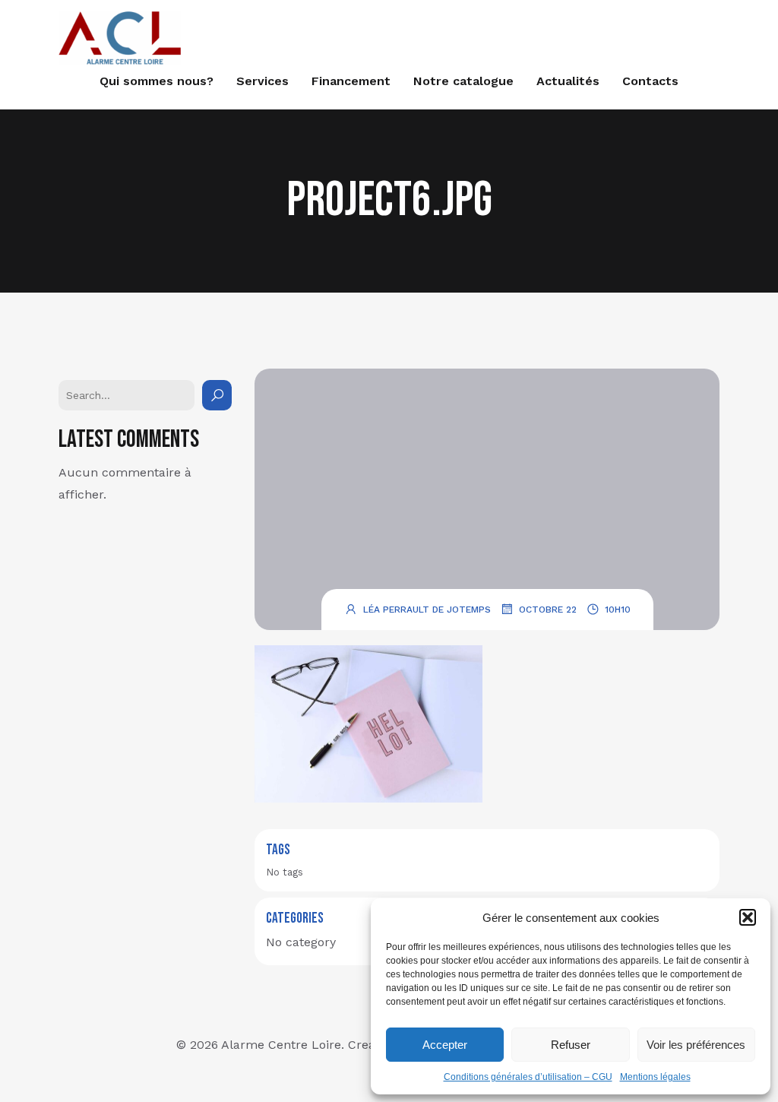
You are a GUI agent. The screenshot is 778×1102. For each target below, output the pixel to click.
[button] (747, 917)
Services (262, 81)
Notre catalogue (463, 81)
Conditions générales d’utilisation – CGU (528, 1077)
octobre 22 (548, 609)
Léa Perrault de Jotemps (427, 609)
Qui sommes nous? (156, 81)
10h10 (618, 609)
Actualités (567, 81)
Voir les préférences (696, 1044)
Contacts (650, 81)
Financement (351, 81)
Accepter (444, 1044)
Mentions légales (655, 1077)
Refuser (570, 1044)
